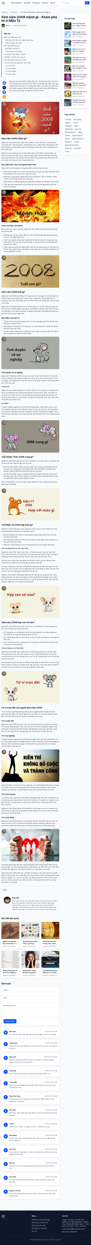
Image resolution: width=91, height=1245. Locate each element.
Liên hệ (34, 1231)
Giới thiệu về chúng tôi (39, 1228)
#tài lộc (67, 138)
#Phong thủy (77, 119)
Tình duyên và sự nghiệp (13, 51)
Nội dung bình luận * (10, 1005)
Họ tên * (6, 990)
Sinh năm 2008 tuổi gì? (12, 46)
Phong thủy (36, 3)
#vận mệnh (77, 148)
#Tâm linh (68, 119)
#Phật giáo (68, 126)
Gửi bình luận (10, 1021)
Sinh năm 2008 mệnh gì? (12, 37)
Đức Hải (15, 898)
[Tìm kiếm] (87, 2)
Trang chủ (4, 12)
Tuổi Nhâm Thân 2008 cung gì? (15, 54)
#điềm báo (68, 148)
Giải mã (52, 3)
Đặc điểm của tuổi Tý (12, 48)
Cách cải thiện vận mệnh (13, 43)
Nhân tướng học (16, 3)
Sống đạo (27, 3)
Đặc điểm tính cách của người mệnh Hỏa (19, 40)
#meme (76, 122)
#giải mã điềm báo (77, 138)
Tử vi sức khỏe (10, 74)
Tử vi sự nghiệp (10, 68)
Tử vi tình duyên (10, 71)
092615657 (73, 1232)
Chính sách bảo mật (38, 1225)
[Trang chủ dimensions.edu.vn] (3, 3)
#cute (67, 151)
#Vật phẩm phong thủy (72, 145)
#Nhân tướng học (70, 132)
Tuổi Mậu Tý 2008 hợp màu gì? (14, 57)
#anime (76, 142)
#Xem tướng (69, 129)
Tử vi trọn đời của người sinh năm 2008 (17, 63)
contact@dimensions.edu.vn (75, 1229)
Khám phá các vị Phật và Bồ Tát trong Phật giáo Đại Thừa (79, 77)
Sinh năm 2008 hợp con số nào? (15, 60)
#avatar (67, 135)
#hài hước (78, 129)
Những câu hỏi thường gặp (41, 1220)
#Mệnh (5, 890)
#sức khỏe (68, 142)
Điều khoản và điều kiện (40, 1222)
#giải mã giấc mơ (77, 135)
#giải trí (80, 132)
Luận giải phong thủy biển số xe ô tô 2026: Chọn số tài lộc (50, 973)
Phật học (45, 3)
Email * (6, 998)
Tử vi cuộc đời (10, 66)
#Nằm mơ (68, 122)
